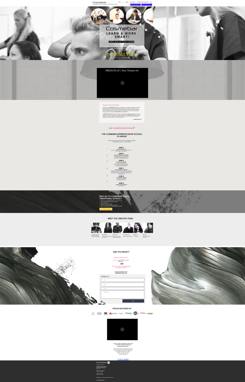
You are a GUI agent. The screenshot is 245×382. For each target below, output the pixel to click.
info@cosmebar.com (124, 157)
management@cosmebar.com (107, 377)
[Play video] (122, 83)
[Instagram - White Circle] (108, 362)
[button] (98, 16)
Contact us (115, 260)
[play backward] (89, 16)
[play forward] (154, 16)
